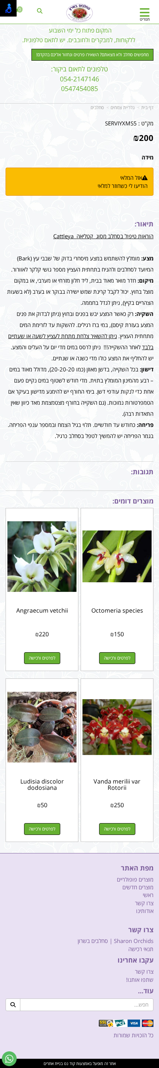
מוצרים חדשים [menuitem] (137, 887)
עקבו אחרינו (135, 960)
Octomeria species (117, 610)
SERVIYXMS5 (121, 123)
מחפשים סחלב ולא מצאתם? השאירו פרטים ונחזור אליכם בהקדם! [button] (92, 54)
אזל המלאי (131, 177)
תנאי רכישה (140, 949)
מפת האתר (137, 868)
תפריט (145, 19)
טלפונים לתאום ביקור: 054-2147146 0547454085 (79, 78)
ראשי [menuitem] (148, 895)
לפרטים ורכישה (117, 658)
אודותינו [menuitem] (144, 910)
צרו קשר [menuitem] (144, 903)
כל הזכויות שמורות (133, 1035)
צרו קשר (140, 930)
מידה (147, 157)
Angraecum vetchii (42, 610)
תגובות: (142, 471)
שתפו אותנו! (139, 979)
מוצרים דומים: (132, 500)
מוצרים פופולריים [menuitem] (135, 879)
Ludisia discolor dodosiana (42, 784)
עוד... (145, 991)
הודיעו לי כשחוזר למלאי (123, 185)
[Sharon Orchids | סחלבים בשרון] (79, 13)
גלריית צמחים (123, 107)
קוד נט (69, 1063)
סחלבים (97, 107)
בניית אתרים (53, 1063)
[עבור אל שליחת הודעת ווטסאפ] (9, 1058)
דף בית (147, 107)
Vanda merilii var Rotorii (117, 784)
